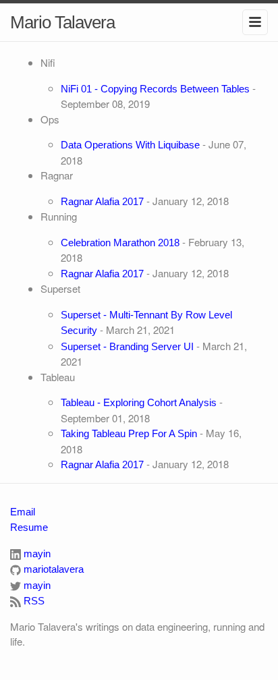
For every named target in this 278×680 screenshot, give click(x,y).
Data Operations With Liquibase (130, 144)
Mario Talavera (62, 22)
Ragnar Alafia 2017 (102, 201)
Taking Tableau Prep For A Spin (129, 433)
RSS (33, 600)
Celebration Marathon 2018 (120, 242)
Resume (29, 527)
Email (22, 511)
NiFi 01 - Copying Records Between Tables (155, 88)
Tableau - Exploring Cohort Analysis (139, 402)
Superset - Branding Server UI (127, 346)
